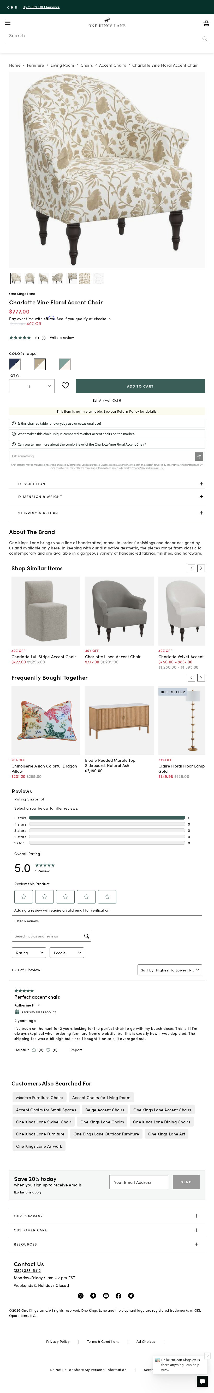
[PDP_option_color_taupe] (40, 364)
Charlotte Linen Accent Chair (113, 656)
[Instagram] (82, 1295)
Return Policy (128, 411)
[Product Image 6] (98, 278)
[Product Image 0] (16, 278)
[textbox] (32, 386)
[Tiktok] (94, 1295)
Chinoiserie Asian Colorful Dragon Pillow (44, 768)
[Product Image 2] (43, 278)
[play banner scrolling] (16, 7)
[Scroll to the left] (191, 568)
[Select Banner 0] (8, 7)
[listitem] (39, 1097)
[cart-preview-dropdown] (206, 23)
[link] (107, 483)
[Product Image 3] (57, 278)
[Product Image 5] (85, 278)
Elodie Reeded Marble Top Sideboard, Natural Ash (110, 762)
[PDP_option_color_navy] (15, 364)
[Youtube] (107, 1295)
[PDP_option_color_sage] (65, 364)
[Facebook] (120, 1295)
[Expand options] (201, 483)
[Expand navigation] (12, 23)
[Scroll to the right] (201, 568)
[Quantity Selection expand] (50, 386)
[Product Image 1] (29, 278)
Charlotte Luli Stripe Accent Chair (43, 656)
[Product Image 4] (71, 278)
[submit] (205, 39)
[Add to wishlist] (65, 385)
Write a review (62, 337)
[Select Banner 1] (12, 7)
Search (17, 35)
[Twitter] (132, 1295)
